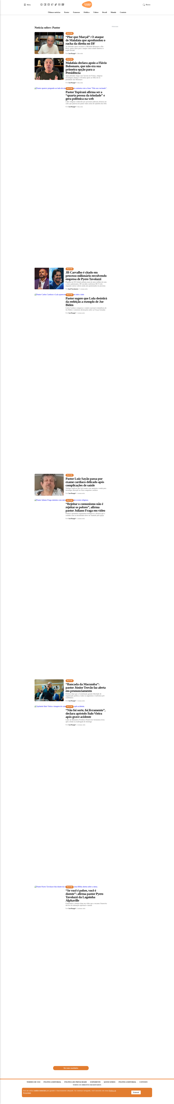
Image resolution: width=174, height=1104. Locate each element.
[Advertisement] (129, 63)
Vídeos (95, 12)
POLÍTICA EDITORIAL (52, 1082)
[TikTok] (56, 4)
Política (86, 12)
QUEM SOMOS (109, 1082)
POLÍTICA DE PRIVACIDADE (75, 1082)
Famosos (76, 12)
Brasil (104, 12)
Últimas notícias (54, 12)
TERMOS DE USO (33, 1082)
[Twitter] (52, 4)
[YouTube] (59, 4)
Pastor (66, 12)
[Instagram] (48, 4)
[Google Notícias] (63, 4)
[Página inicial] (87, 7)
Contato (123, 12)
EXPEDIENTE (95, 1082)
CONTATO (143, 1082)
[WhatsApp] (41, 4)
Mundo (113, 12)
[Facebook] (45, 4)
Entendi (136, 1092)
